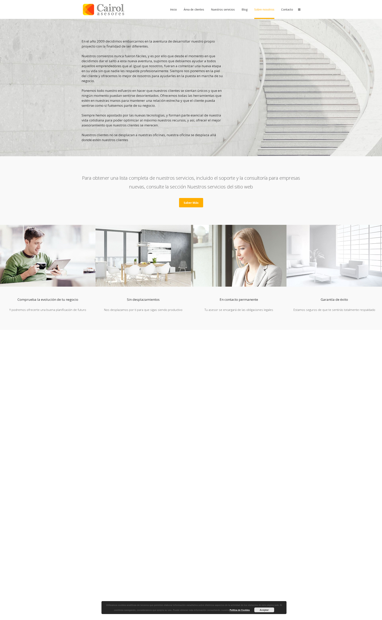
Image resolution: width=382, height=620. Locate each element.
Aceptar (264, 610)
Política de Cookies (240, 609)
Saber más (191, 203)
